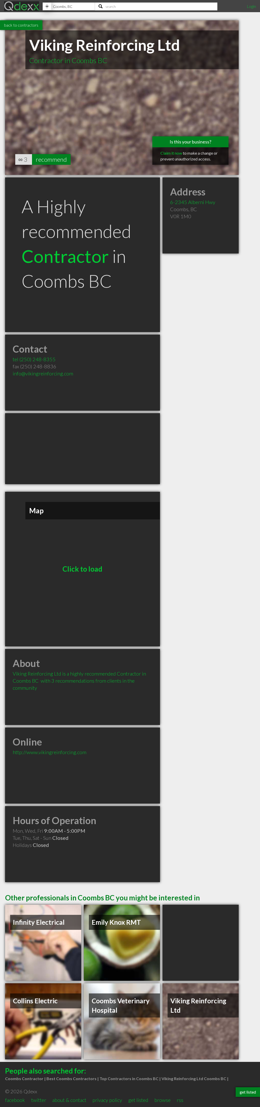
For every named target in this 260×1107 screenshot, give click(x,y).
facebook (15, 1100)
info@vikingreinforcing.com (43, 373)
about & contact (69, 1100)
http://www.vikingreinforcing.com (49, 752)
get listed (138, 1100)
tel (34, 359)
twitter (38, 1100)
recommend (51, 159)
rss (180, 1100)
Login (251, 6)
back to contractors (21, 25)
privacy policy (107, 1100)
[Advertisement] (82, 448)
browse (162, 1100)
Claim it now (171, 153)
